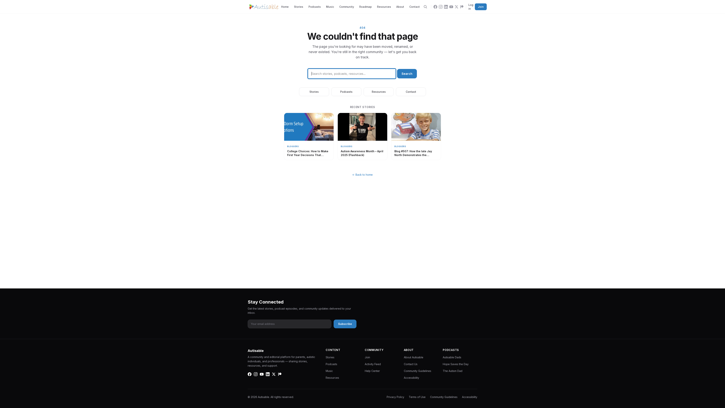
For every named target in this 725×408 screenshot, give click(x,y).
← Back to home (362, 174)
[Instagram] (441, 7)
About (400, 6)
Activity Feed (373, 364)
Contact (414, 6)
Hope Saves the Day (456, 364)
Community (346, 6)
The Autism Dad (452, 370)
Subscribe (345, 323)
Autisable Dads (452, 357)
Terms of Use (417, 397)
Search (407, 74)
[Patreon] (462, 7)
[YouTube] (451, 7)
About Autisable (413, 357)
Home (285, 6)
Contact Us (410, 364)
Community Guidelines (417, 370)
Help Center (372, 370)
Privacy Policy (395, 397)
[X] (456, 7)
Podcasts (315, 6)
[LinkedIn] (446, 7)
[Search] (425, 6)
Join (481, 6)
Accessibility (411, 377)
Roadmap (365, 6)
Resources (384, 6)
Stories (298, 6)
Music (330, 6)
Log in (470, 6)
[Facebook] (435, 7)
